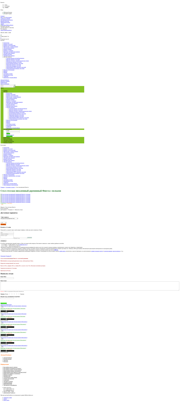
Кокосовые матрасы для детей (13, 64)
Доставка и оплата (7, 140)
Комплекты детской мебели (10, 77)
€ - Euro (5, 5)
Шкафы (5, 72)
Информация (4, 82)
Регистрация (8, 17)
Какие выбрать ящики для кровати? (12, 371)
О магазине (6, 380)
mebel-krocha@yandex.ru (9, 392)
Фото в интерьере (5, 83)
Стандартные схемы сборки (10, 377)
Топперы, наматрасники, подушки (11, 175)
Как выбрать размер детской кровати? (12, 369)
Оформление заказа (5, 22)
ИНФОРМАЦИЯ (7, 383)
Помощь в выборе (7, 142)
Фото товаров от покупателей (10, 184)
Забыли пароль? (10, 135)
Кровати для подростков (9, 45)
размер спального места (97, 251)
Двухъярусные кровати (9, 53)
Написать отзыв (19, 209)
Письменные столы (8, 75)
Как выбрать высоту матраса (10, 367)
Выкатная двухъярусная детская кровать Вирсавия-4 (13, 340)
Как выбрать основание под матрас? (12, 368)
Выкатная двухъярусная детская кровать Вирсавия (13, 316)
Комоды (5, 71)
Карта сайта (6, 400)
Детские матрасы (7, 161)
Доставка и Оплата (8, 381)
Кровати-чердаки (7, 54)
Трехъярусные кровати (9, 55)
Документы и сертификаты (10, 385)
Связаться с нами (7, 397)
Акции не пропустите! (6, 304)
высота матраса (116, 251)
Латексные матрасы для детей (13, 66)
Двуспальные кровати (8, 48)
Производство (6, 376)
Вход (2, 17)
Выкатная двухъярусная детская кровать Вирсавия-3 (13, 332)
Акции (2, 23)
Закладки (5, 360)
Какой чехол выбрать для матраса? (11, 373)
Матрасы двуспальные (8, 69)
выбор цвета (62, 251)
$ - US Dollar (6, 6)
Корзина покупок (5, 21)
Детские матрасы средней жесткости (15, 58)
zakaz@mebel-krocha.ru (6, 30)
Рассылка (5, 361)
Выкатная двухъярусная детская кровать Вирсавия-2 (13, 324)
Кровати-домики (7, 49)
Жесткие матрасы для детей (13, 59)
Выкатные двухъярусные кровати (11, 51)
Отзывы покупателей (8, 141)
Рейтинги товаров (5, 81)
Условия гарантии (7, 382)
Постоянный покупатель (7, 20)
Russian (10, 12)
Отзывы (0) (8, 256)
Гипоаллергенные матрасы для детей (15, 68)
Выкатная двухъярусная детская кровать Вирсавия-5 (13, 348)
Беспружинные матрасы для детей (14, 63)
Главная (2, 16)
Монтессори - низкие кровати (10, 46)
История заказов (7, 359)
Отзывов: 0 (10, 209)
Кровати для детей (8, 44)
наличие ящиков (108, 251)
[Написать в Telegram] (1, 35)
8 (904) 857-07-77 (23, 244)
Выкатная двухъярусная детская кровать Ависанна (13, 308)
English (10, 13)
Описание (3, 256)
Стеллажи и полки (8, 73)
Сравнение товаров (5, 18)
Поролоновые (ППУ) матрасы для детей (16, 67)
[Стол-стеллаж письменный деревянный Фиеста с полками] (15, 194)
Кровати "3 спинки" (8, 50)
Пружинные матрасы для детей (14, 62)
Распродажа (6, 42)
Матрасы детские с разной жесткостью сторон (17, 60)
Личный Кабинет (5, 80)
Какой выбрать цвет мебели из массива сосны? (14, 372)
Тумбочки (5, 76)
